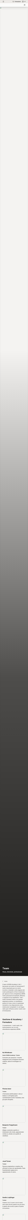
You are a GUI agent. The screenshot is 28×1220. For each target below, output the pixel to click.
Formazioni (18, 1)
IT (25, 1)
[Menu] (25, 5)
